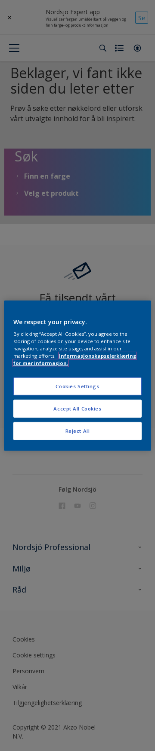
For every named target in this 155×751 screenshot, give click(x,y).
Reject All (77, 431)
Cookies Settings (77, 386)
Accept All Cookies (77, 408)
